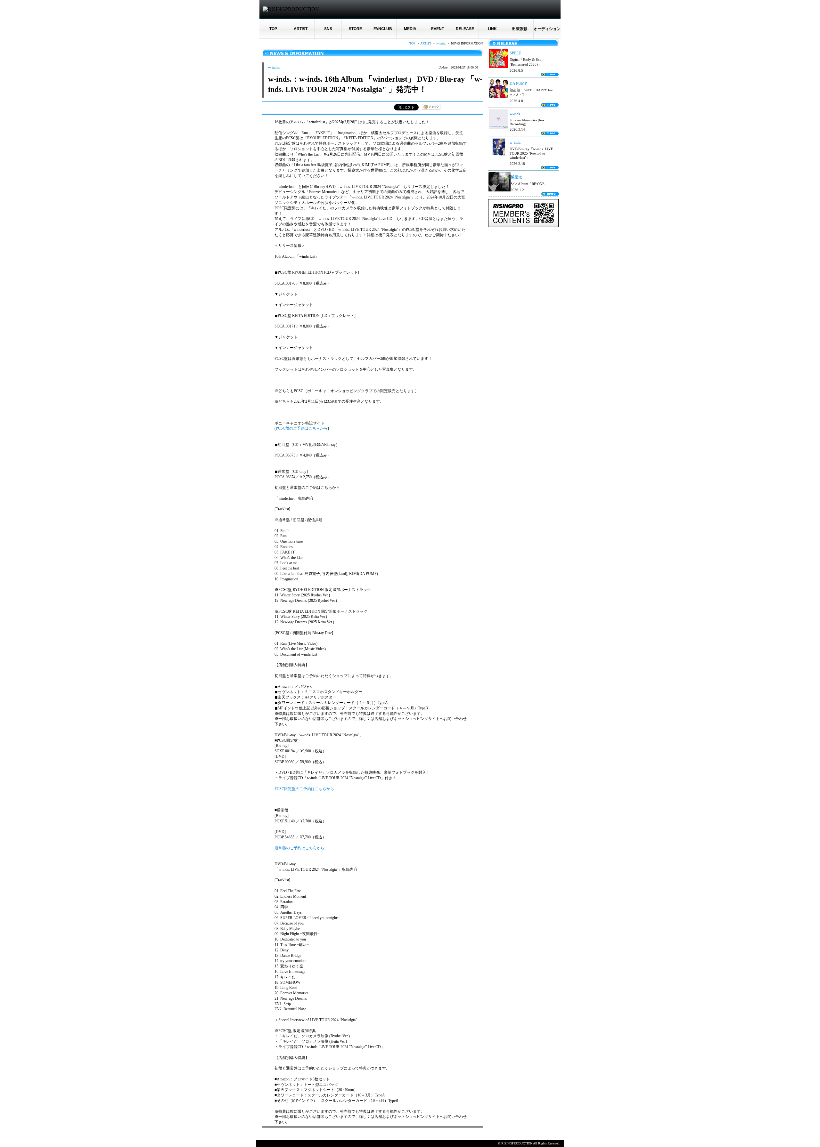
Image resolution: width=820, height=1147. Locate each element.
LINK (492, 29)
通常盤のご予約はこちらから (299, 848)
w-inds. (441, 43)
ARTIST (301, 29)
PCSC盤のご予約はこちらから (302, 428)
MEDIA (410, 29)
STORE (355, 29)
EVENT (437, 29)
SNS (328, 29)
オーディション (547, 29)
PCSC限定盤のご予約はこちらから (304, 789)
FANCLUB (382, 29)
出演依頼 (519, 29)
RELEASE (465, 29)
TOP (273, 29)
